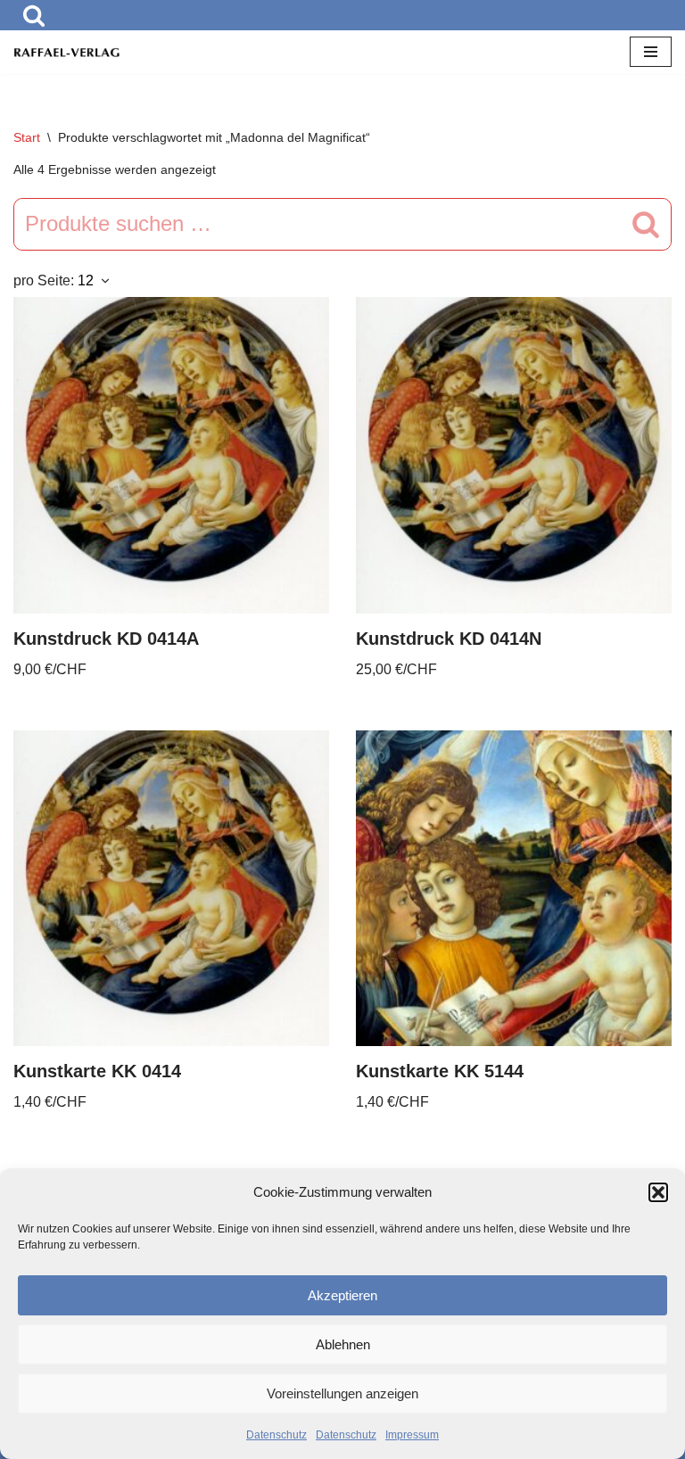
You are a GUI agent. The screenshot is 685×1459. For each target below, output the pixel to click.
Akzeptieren (342, 1295)
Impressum (412, 1435)
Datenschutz (276, 1435)
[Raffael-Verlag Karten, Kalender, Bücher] (66, 52)
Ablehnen (343, 1344)
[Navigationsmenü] (651, 52)
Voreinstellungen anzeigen (342, 1393)
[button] (658, 1192)
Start (26, 137)
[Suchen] (33, 15)
